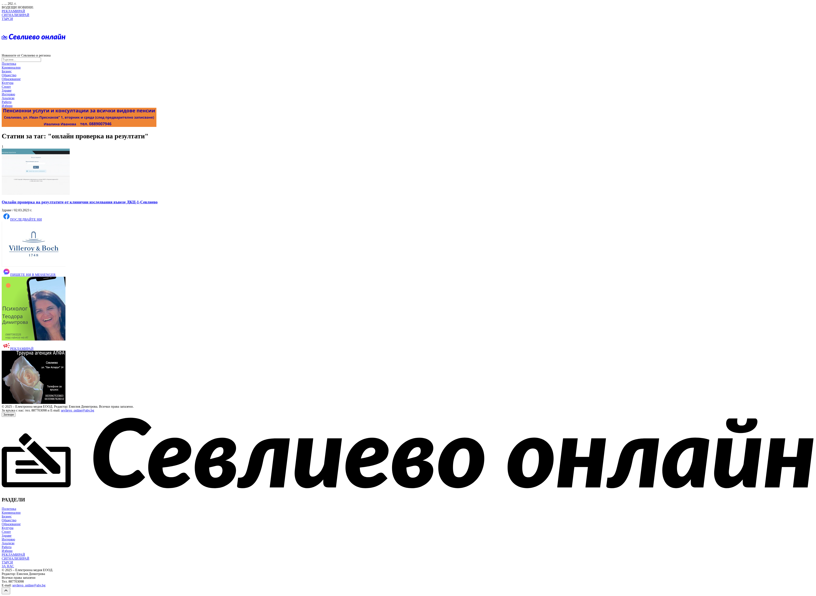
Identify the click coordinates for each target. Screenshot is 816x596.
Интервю (8, 94)
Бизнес (7, 71)
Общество (9, 75)
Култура (7, 83)
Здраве (6, 90)
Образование (11, 79)
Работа (6, 102)
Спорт (6, 86)
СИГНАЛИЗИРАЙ (15, 15)
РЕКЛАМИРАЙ (13, 11)
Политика (9, 63)
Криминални (11, 67)
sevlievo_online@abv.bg (77, 410)
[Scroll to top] (6, 590)
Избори (7, 106)
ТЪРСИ (7, 19)
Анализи (8, 98)
